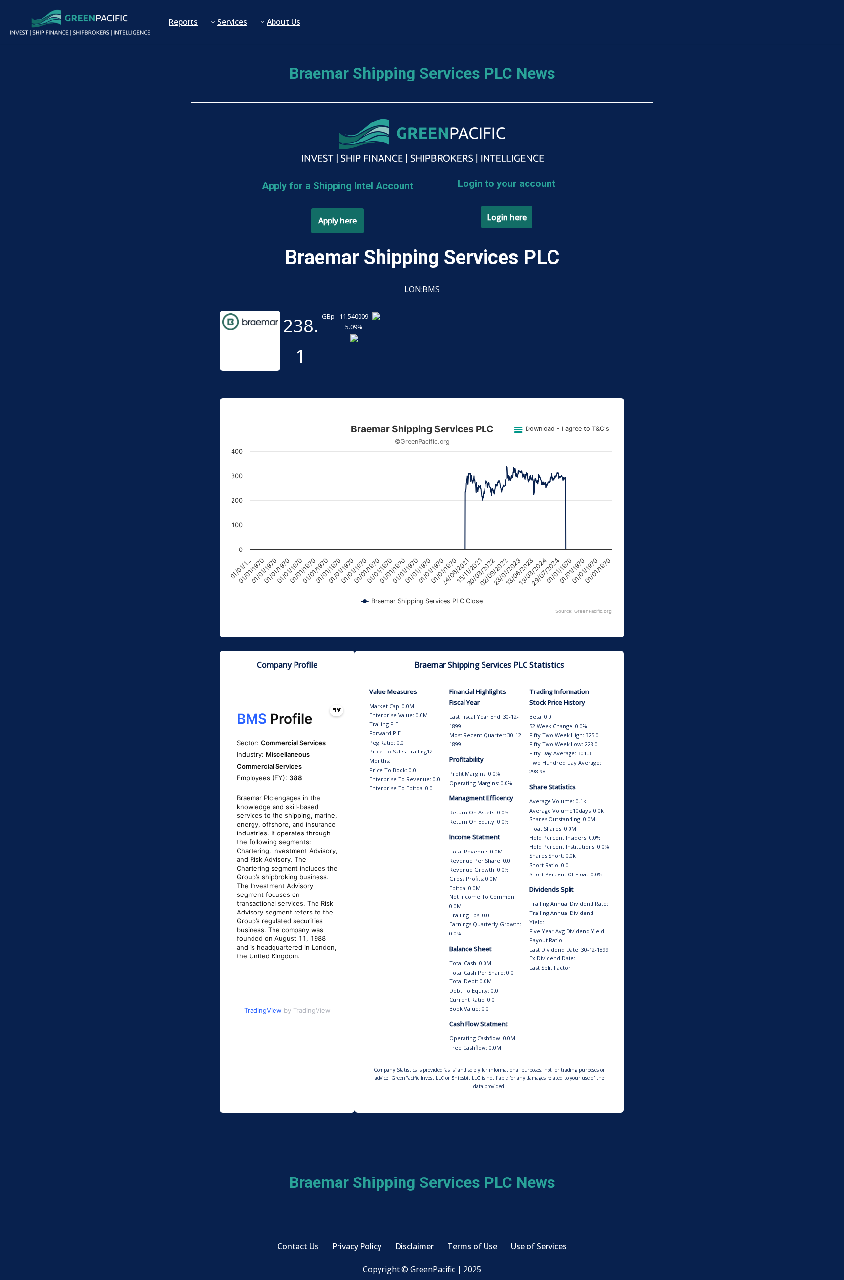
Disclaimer (414, 1246)
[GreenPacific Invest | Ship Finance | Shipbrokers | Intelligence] (79, 22)
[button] (213, 22)
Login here (507, 217)
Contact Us (297, 1246)
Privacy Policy (356, 1246)
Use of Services (539, 1246)
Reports (183, 22)
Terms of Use (472, 1246)
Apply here (337, 220)
